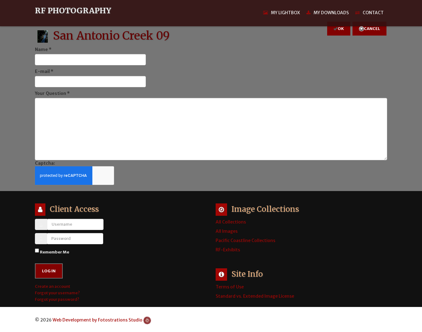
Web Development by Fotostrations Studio (97, 320)
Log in (49, 271)
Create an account (53, 286)
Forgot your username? (57, 293)
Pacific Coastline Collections (245, 240)
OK (341, 28)
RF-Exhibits (228, 250)
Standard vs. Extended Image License (255, 296)
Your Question (52, 93)
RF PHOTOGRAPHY (73, 10)
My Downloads (331, 12)
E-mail (44, 71)
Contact (373, 12)
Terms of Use (230, 287)
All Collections (231, 222)
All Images (227, 231)
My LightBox (285, 12)
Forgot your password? (57, 299)
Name (43, 49)
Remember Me (54, 252)
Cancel (372, 28)
